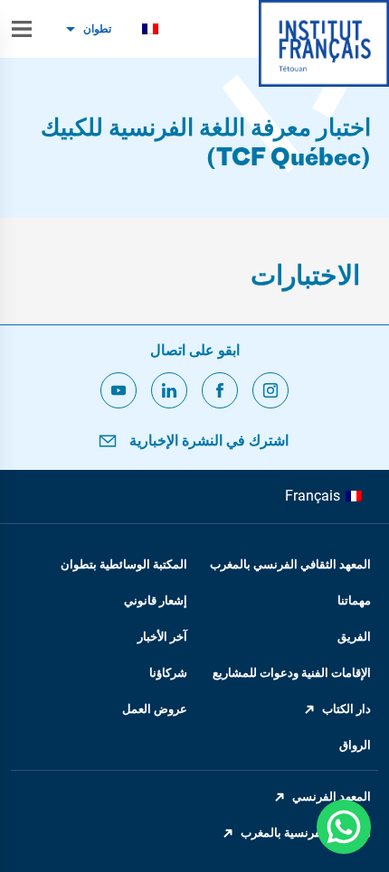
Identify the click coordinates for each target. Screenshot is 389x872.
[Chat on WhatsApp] (344, 827)
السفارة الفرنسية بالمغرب (306, 832)
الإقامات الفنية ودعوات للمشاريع (292, 673)
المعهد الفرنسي (331, 796)
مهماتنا (354, 600)
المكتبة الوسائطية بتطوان (124, 564)
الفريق (354, 636)
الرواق (355, 745)
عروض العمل (154, 709)
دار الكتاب (346, 709)
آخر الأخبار (162, 636)
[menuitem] (150, 29)
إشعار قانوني (155, 600)
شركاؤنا (168, 673)
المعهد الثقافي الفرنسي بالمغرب (290, 564)
